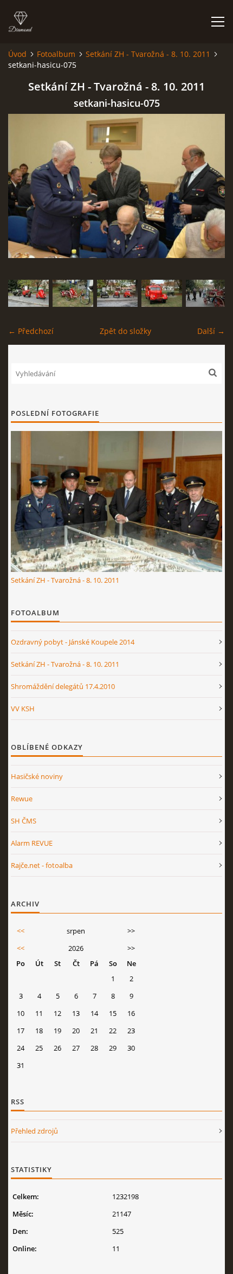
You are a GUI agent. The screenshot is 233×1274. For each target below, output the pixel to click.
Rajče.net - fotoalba (42, 865)
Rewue (22, 798)
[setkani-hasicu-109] (73, 293)
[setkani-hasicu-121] (206, 293)
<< (20, 931)
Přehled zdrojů (34, 1131)
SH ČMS (23, 821)
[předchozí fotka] (26, 186)
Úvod (17, 54)
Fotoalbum (56, 54)
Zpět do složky (125, 331)
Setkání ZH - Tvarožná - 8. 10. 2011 (148, 54)
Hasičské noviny (37, 776)
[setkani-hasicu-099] (28, 293)
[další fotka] (207, 186)
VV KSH (23, 708)
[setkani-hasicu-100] (117, 293)
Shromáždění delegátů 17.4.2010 (63, 686)
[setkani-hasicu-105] (161, 293)
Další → (211, 331)
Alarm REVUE (32, 843)
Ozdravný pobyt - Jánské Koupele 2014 (72, 642)
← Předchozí (31, 331)
